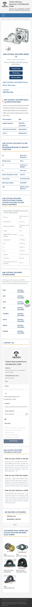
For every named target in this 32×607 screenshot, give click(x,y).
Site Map (18, 600)
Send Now (13, 441)
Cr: (3, 156)
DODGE (5, 331)
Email (6, 386)
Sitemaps (25, 600)
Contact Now (16, 69)
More (15, 525)
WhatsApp (16, 73)
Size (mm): (6, 179)
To (5, 393)
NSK (4, 290)
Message (7, 423)
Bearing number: (8, 183)
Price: (5, 133)
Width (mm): (6, 161)
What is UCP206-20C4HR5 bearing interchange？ (16, 63)
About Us (4, 600)
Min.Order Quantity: (10, 129)
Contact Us (12, 600)
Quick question (9, 411)
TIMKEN (5, 314)
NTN (4, 302)
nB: (3, 187)
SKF (4, 296)
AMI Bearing (15, 19)
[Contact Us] (27, 304)
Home (3, 19)
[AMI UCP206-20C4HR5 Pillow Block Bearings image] (16, 36)
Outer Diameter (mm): (10, 175)
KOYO (5, 320)
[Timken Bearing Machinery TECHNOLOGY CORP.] (5, 3)
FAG (4, 308)
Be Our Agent (16, 77)
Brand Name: (7, 119)
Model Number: (8, 123)
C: (3, 171)
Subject (7, 404)
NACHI (5, 325)
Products (8, 19)
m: (3, 165)
